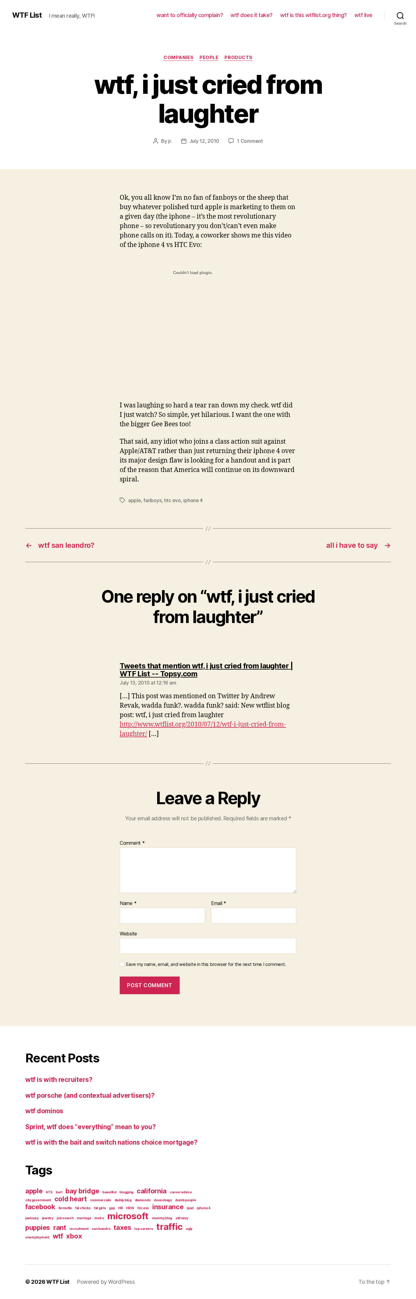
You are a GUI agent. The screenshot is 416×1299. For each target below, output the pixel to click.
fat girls (100, 1208)
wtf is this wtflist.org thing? (313, 15)
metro (99, 1218)
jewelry (48, 1218)
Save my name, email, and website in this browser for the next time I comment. (206, 964)
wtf (58, 1236)
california (152, 1191)
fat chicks (83, 1208)
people (208, 57)
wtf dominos (44, 1111)
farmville (65, 1208)
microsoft (128, 1216)
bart (59, 1192)
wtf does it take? (252, 15)
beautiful (109, 1192)
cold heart (71, 1199)
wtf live (363, 15)
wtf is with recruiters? (59, 1079)
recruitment (79, 1229)
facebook (40, 1207)
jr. (170, 141)
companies (178, 57)
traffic (169, 1226)
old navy (181, 1218)
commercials (100, 1200)
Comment (132, 843)
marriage (84, 1218)
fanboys (152, 500)
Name (128, 903)
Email (218, 903)
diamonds (143, 1200)
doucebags (163, 1200)
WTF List (27, 15)
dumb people (185, 1200)
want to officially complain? (190, 15)
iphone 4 (193, 500)
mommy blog (162, 1218)
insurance (168, 1207)
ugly (189, 1229)
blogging (126, 1192)
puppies (37, 1227)
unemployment (37, 1237)
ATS (49, 1192)
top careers (143, 1229)
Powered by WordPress (106, 1282)
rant (59, 1227)
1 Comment (250, 141)
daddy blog (123, 1200)
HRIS (130, 1208)
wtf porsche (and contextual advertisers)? (90, 1095)
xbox (74, 1236)
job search (65, 1218)
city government (38, 1200)
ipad (190, 1208)
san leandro (101, 1229)
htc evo (172, 500)
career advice (181, 1192)
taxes (122, 1227)
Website (128, 933)
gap (112, 1208)
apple (134, 500)
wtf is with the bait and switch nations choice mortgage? (111, 1142)
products (238, 57)
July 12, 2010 (204, 141)
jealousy (32, 1218)
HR (120, 1208)
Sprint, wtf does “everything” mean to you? (90, 1127)
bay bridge (82, 1191)
